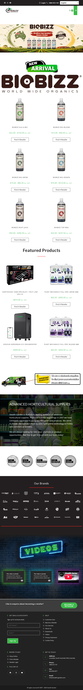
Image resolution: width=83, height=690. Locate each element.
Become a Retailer (51, 623)
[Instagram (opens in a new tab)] (7, 3)
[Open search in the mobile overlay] (73, 19)
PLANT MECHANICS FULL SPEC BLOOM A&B (61, 344)
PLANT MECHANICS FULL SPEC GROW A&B (61, 292)
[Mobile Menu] (75, 10)
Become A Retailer (69, 605)
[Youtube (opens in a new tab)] (10, 3)
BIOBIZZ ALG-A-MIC (20, 127)
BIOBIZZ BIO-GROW (20, 177)
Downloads (49, 631)
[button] (2, 37)
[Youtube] (22, 672)
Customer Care (50, 620)
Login (43, 3)
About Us (48, 628)
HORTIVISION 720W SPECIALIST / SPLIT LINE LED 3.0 (20, 293)
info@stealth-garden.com (57, 678)
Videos (47, 634)
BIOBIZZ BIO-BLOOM (61, 127)
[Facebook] (10, 672)
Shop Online (13, 656)
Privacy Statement (51, 637)
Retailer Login (14, 662)
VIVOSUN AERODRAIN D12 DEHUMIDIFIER (20, 344)
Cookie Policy (49, 640)
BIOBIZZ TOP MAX (61, 227)
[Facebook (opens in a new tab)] (5, 3)
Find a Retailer (14, 659)
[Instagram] (16, 672)
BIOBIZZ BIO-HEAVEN (61, 177)
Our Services (49, 626)
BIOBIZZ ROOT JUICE (20, 227)
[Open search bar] (74, 19)
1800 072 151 (54, 3)
